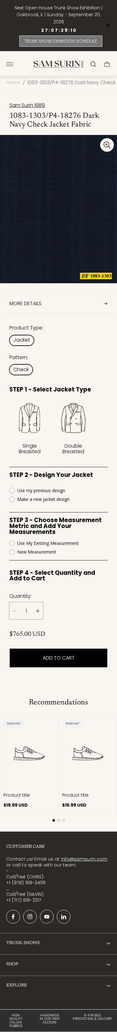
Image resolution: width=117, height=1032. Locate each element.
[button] (53, 820)
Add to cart (59, 657)
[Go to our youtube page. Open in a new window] (47, 917)
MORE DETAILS (25, 303)
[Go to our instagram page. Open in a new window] (30, 917)
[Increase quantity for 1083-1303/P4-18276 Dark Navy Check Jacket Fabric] (37, 610)
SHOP (12, 964)
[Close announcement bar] (107, 25)
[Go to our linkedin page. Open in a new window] (64, 917)
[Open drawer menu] (10, 64)
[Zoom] (107, 145)
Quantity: (20, 596)
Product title (16, 795)
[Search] (93, 64)
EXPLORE (16, 985)
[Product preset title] (29, 753)
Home (13, 82)
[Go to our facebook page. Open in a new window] (13, 917)
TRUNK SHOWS (23, 943)
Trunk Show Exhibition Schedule (61, 41)
